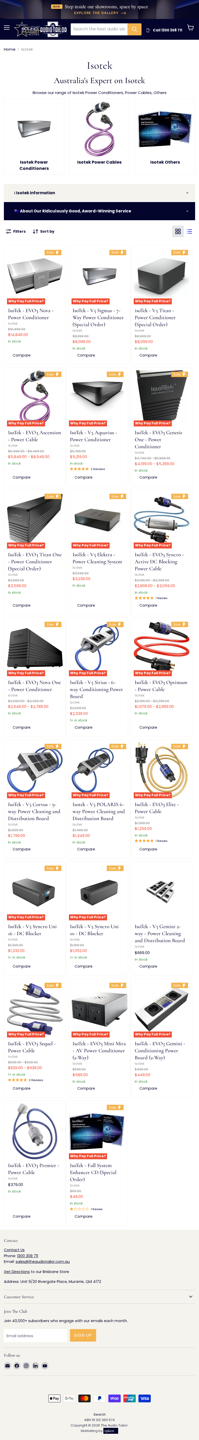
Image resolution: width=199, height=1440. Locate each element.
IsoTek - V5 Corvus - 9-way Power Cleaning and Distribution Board (34, 811)
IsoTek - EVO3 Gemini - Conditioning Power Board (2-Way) (160, 1050)
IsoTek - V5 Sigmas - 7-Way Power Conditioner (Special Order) (98, 317)
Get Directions (17, 1271)
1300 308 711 (27, 1255)
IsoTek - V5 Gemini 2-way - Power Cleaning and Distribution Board (160, 933)
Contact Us (14, 1250)
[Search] (134, 29)
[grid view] (178, 231)
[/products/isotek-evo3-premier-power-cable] (35, 1131)
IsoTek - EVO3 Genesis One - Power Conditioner (158, 439)
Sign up (83, 1335)
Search (100, 1414)
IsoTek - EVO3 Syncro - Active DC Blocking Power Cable (159, 561)
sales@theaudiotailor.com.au (43, 1261)
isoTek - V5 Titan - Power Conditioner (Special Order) (155, 317)
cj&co (109, 1430)
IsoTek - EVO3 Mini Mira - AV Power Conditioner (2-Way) (99, 1050)
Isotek (13, 323)
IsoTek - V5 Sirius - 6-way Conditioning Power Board (96, 689)
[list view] (189, 231)
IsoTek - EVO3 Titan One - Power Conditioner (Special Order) (35, 561)
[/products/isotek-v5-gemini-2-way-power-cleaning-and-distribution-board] (161, 892)
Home (10, 49)
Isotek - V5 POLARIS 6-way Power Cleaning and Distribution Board (99, 811)
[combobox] (99, 29)
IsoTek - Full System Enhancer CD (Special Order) (93, 1172)
